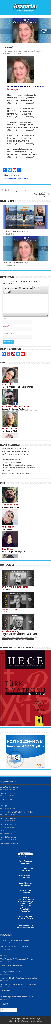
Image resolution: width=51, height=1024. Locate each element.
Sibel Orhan (7, 549)
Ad (4, 319)
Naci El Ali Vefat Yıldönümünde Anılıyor (15, 947)
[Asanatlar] (25, 7)
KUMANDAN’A (6, 799)
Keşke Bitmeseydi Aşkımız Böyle (16, 178)
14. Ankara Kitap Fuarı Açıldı (15, 190)
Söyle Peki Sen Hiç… (8, 793)
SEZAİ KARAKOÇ (10, 631)
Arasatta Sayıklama (8, 953)
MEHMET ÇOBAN (10, 428)
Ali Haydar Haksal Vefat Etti (11, 972)
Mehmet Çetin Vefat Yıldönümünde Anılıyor (17, 812)
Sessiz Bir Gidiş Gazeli (9, 818)
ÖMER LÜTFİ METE (11, 609)
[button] (5, 287)
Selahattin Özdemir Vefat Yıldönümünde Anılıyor (19, 984)
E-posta (6, 326)
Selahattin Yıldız (9, 505)
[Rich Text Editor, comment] (25, 303)
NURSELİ (6, 384)
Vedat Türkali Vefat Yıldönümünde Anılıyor (16, 959)
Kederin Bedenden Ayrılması (11, 965)
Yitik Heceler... (7, 529)
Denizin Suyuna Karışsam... (13, 552)
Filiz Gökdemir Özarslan (31, 51)
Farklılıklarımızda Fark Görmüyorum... (18, 387)
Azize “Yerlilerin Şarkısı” (9, 787)
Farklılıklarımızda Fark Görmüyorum (14, 940)
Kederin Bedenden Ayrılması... (14, 409)
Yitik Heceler (5, 990)
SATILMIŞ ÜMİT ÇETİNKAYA (15, 406)
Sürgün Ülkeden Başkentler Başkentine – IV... (19, 635)
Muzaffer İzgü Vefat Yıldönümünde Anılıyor (16, 997)
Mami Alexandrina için (8, 825)
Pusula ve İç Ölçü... (9, 431)
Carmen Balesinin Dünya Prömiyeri (36, 194)
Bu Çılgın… (4, 806)
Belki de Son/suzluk (8, 837)
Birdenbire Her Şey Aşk (9, 831)
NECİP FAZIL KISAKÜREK (14, 587)
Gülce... (4, 612)
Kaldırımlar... (6, 590)
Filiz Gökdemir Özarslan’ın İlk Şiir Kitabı (18, 231)
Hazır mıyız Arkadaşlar (9, 843)
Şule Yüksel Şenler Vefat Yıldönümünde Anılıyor (18, 978)
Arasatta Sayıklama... (10, 507)
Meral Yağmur (8, 527)
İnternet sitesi (7, 333)
